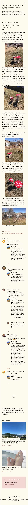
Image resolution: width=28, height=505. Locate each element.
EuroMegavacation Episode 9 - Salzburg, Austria (13, 442)
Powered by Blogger (15, 496)
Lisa (8, 240)
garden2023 (12, 233)
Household (17, 233)
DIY (8, 233)
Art (6, 233)
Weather (22, 233)
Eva (8, 289)
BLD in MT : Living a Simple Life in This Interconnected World (13, 7)
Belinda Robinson (11, 335)
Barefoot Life (8, 469)
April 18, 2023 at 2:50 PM (17, 300)
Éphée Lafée (10, 371)
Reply (8, 263)
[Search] (25, 2)
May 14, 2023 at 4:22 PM (19, 322)
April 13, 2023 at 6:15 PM (16, 267)
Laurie (8, 267)
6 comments (11, 484)
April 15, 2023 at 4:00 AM (12, 336)
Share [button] (9, 231)
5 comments (8, 471)
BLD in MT (14, 246)
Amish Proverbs (11, 482)
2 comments (8, 445)
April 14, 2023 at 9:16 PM (14, 289)
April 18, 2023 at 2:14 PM (17, 248)
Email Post (4, 231)
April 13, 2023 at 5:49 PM (14, 240)
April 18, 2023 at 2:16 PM (17, 343)
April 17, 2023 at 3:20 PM (19, 371)
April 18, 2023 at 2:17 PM (17, 274)
